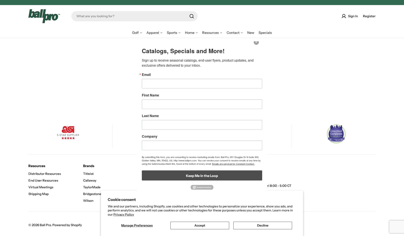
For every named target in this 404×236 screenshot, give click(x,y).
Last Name (150, 115)
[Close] (259, 44)
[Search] (191, 16)
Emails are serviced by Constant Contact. (233, 163)
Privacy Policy (123, 214)
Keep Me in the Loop (202, 175)
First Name (150, 95)
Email (146, 74)
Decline (262, 225)
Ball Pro (45, 225)
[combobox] (134, 16)
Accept (199, 225)
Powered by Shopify (67, 225)
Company (149, 136)
